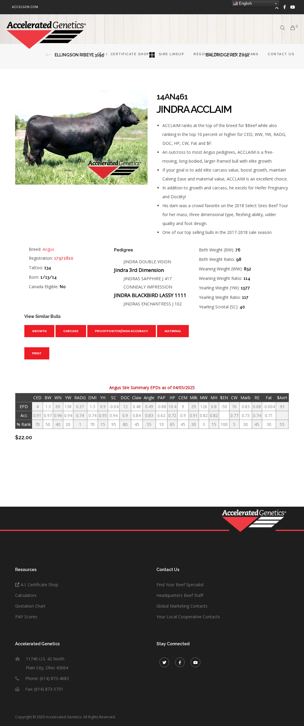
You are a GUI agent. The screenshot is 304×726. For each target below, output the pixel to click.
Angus (48, 249)
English (245, 3)
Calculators (26, 595)
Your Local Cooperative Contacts (188, 616)
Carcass (70, 331)
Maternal (173, 331)
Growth (39, 331)
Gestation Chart (30, 606)
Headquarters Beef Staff (179, 595)
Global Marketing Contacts (182, 606)
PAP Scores (26, 616)
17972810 (63, 258)
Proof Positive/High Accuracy (121, 331)
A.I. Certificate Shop (39, 584)
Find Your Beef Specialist (180, 584)
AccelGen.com (25, 7)
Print (37, 353)
